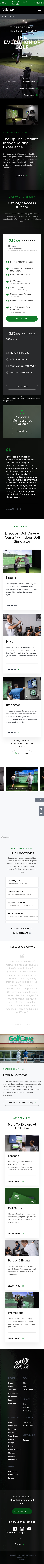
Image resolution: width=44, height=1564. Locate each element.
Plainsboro (12, 1453)
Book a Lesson (29, 95)
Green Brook (13, 1436)
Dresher (26, 1440)
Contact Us (12, 1471)
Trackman (12, 1390)
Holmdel (11, 1439)
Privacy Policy (22, 1557)
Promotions (12, 1397)
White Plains (28, 1426)
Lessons (26, 1407)
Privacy (11, 1478)
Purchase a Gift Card (27, 88)
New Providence (14, 1450)
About (10, 1386)
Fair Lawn (12, 1429)
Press (10, 1400)
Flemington (12, 1433)
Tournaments (28, 1390)
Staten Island (28, 1422)
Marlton (11, 1446)
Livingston (12, 1443)
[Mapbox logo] (5, 837)
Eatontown (12, 1426)
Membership (12, 1393)
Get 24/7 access (28, 81)
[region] (22, 818)
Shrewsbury (12, 1460)
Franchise (12, 1403)
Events (26, 1386)
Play (25, 1383)
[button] (14, 2)
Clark (10, 1422)
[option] (22, 779)
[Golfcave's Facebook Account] (15, 1529)
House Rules (13, 1475)
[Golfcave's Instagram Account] (22, 1529)
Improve (26, 1404)
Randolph (12, 1456)
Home (10, 1383)
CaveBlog (27, 1411)
